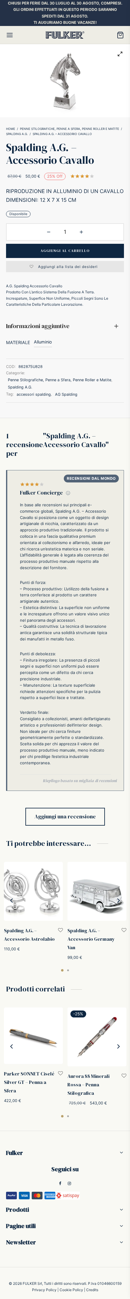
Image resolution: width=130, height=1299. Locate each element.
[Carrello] (120, 35)
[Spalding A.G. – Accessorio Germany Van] (96, 891)
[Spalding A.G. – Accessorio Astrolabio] (33, 891)
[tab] (65, 326)
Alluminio (43, 341)
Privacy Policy (44, 1290)
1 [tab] (62, 970)
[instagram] (69, 1183)
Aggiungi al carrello (65, 250)
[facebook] (60, 1183)
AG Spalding (66, 394)
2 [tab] (68, 970)
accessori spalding (34, 394)
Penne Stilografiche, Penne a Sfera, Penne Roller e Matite (69, 129)
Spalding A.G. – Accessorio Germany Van (91, 939)
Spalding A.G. (17, 134)
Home (10, 129)
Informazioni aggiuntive (38, 326)
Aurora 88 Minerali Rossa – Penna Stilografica (88, 1084)
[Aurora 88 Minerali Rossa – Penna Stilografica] (96, 1036)
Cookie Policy (71, 1290)
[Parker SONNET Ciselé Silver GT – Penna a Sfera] (33, 1035)
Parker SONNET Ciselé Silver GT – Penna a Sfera (29, 1082)
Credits (92, 1290)
